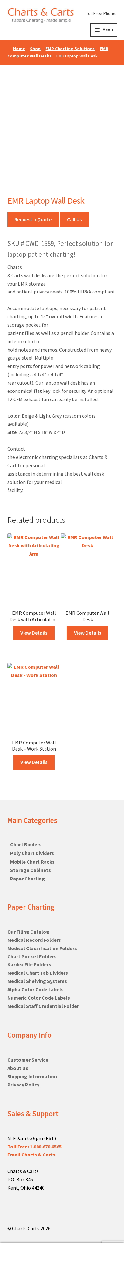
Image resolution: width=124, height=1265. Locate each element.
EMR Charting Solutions (70, 48)
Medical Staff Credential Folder (43, 1006)
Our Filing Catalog (28, 931)
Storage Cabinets (30, 870)
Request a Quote (33, 219)
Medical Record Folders (34, 940)
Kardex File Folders (29, 964)
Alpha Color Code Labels (35, 989)
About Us (17, 1068)
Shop (35, 48)
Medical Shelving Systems (37, 981)
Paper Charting (27, 878)
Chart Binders (26, 844)
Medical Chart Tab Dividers (37, 973)
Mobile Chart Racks (32, 861)
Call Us (74, 219)
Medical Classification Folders (42, 948)
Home (19, 48)
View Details (33, 632)
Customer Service (27, 1059)
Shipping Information (32, 1076)
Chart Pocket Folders (32, 956)
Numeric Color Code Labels (38, 997)
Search (20, 1254)
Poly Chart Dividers (32, 853)
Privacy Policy (23, 1084)
